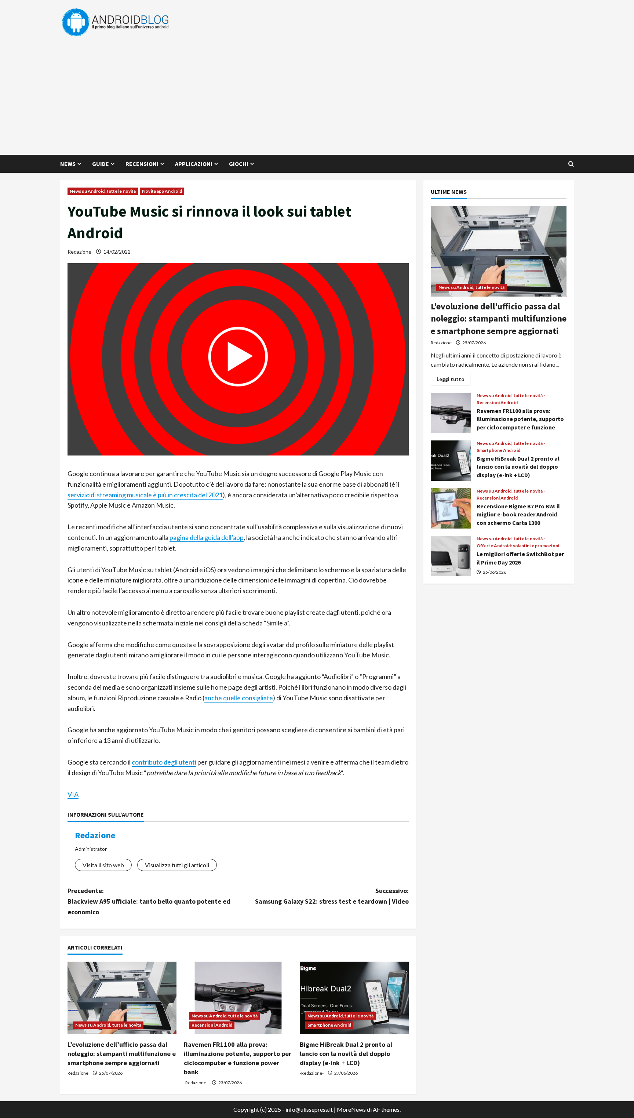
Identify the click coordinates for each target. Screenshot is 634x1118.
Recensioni (141, 163)
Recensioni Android (212, 1025)
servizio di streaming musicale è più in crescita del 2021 (145, 495)
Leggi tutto (453, 380)
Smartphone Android (329, 1025)
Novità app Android (162, 191)
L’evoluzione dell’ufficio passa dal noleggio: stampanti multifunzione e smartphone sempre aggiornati (122, 1053)
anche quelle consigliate (238, 698)
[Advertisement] (315, 92)
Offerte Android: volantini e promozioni (518, 546)
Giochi (238, 163)
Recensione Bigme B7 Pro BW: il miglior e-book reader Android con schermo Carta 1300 (451, 508)
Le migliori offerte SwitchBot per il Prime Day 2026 (451, 556)
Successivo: (332, 895)
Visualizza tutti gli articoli (177, 864)
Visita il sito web (103, 864)
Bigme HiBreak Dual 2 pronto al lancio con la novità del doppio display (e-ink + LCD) (346, 1053)
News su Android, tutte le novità (103, 191)
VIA (73, 794)
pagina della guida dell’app (207, 537)
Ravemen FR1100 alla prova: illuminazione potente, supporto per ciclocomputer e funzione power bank (451, 413)
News (68, 163)
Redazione (79, 251)
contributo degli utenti (164, 762)
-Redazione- (196, 1082)
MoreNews (351, 1109)
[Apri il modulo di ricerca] (571, 164)
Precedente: (149, 901)
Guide (100, 163)
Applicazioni (193, 163)
